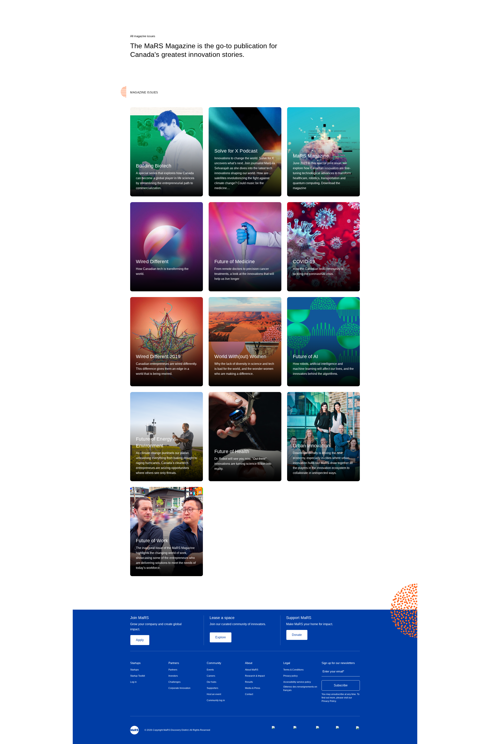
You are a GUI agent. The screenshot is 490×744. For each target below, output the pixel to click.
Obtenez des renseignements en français (300, 688)
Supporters (212, 688)
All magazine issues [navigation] (142, 36)
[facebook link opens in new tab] (279, 727)
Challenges (174, 682)
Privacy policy (290, 676)
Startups (135, 663)
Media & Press (252, 688)
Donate (297, 634)
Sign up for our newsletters (338, 663)
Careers (211, 676)
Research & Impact (255, 676)
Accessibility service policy (297, 682)
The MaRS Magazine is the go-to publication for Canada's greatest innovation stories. (203, 50)
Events (210, 669)
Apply (140, 640)
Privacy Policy (329, 701)
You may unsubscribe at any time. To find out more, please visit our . (340, 697)
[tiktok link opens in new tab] (358, 728)
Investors (173, 676)
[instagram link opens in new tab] (301, 727)
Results (249, 682)
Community (214, 663)
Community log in (216, 700)
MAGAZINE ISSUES (144, 92)
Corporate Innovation (179, 688)
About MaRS (251, 669)
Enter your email (333, 671)
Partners (173, 663)
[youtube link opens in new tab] (343, 727)
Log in (133, 682)
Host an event (214, 694)
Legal (286, 663)
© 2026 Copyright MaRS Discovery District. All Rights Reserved (177, 730)
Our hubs (211, 682)
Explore (220, 637)
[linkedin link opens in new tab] (323, 727)
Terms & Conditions (293, 669)
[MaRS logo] (134, 730)
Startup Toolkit (137, 676)
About (248, 663)
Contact (249, 694)
